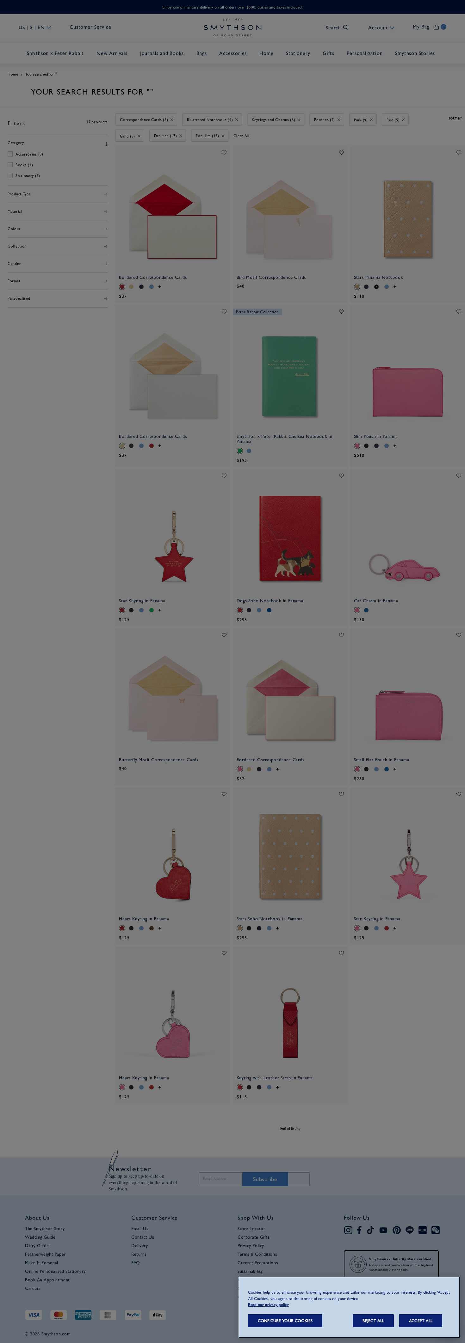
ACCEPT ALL (420, 1320)
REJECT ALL (373, 1320)
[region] (349, 1307)
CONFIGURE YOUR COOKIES (285, 1320)
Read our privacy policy (268, 1304)
